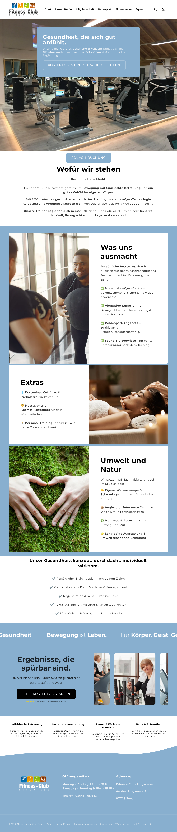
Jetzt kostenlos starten (46, 694)
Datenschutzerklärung (58, 824)
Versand (147, 824)
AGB (136, 824)
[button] (155, 9)
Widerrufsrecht (123, 824)
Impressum (106, 824)
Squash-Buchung (88, 158)
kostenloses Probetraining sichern (84, 65)
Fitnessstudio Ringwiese (30, 824)
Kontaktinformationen (85, 824)
